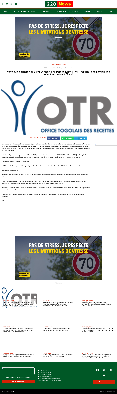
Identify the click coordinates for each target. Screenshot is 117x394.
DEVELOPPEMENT (61, 11)
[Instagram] (110, 370)
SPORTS (75, 11)
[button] (53, 138)
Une (14, 11)
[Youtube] (104, 375)
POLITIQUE (45, 11)
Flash (23, 11)
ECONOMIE (86, 11)
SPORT (45, 353)
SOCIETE (34, 11)
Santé (111, 11)
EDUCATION (99, 11)
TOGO (5, 11)
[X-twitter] (104, 370)
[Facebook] (97, 370)
